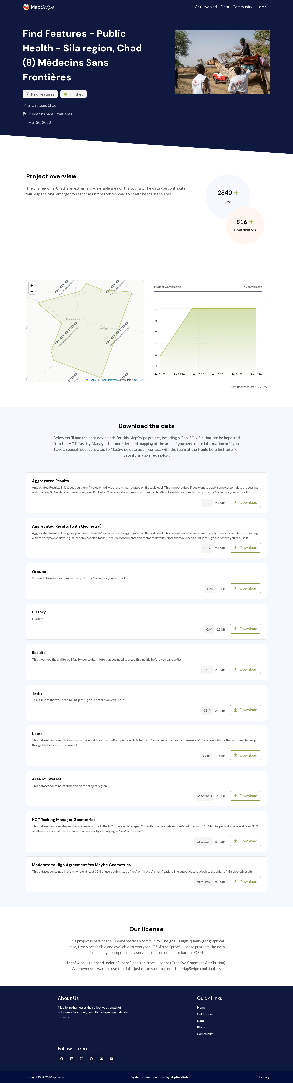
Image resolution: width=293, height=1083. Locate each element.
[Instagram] (82, 1058)
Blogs (201, 1027)
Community (242, 6)
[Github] (91, 1058)
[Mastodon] (72, 1058)
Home (201, 1007)
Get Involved (206, 6)
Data (224, 6)
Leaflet (92, 379)
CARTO (138, 379)
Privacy (264, 1077)
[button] (32, 285)
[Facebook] (62, 1058)
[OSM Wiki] (101, 1058)
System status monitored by (150, 1077)
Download (248, 502)
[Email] (111, 1058)
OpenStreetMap (109, 379)
